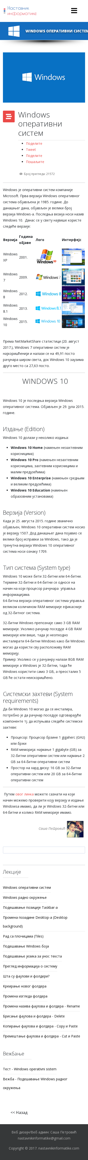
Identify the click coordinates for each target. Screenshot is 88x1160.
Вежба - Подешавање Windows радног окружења (35, 1083)
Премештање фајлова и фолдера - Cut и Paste (41, 1036)
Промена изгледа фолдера (25, 996)
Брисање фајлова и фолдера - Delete (34, 1016)
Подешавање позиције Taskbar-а (30, 907)
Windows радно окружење (25, 897)
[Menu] (74, 11)
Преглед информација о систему (30, 966)
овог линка (24, 794)
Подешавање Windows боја (26, 946)
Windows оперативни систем (27, 887)
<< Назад (19, 1112)
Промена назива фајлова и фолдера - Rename (41, 1006)
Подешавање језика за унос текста (32, 956)
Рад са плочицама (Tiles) (23, 936)
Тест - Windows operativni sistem (29, 1069)
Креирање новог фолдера (24, 986)
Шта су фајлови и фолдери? (26, 976)
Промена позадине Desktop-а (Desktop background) (35, 921)
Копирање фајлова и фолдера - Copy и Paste (40, 1026)
